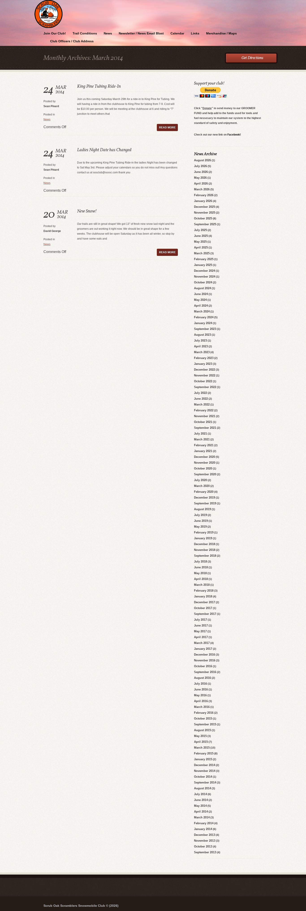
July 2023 (200, 340)
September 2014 (205, 782)
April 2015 (201, 741)
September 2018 (205, 555)
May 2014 (200, 805)
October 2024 (203, 282)
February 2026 (203, 195)
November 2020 (204, 462)
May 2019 (200, 526)
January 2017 (203, 648)
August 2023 (202, 334)
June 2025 (201, 236)
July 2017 (200, 619)
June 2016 (201, 689)
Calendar (177, 33)
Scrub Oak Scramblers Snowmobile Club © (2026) (81, 905)
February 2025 (203, 259)
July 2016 (200, 683)
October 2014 (203, 776)
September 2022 (205, 387)
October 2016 (203, 666)
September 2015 (205, 724)
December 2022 (204, 369)
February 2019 (203, 532)
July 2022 (200, 393)
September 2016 (205, 672)
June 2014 (201, 800)
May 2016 (200, 695)
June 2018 (201, 567)
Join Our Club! (54, 33)
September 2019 (205, 503)
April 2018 (201, 579)
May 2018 (200, 573)
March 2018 (202, 584)
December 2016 (204, 654)
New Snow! (86, 211)
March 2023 (202, 352)
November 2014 (204, 771)
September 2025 (205, 224)
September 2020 (205, 474)
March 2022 (202, 404)
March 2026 (202, 189)
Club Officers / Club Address (72, 41)
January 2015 (203, 759)
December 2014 (204, 765)
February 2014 (203, 823)
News (108, 33)
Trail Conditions (85, 33)
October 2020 (203, 468)
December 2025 (204, 206)
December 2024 (204, 270)
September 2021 (205, 427)
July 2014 (200, 794)
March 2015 (202, 747)
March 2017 (202, 643)
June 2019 (201, 520)
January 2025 (203, 265)
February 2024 (203, 317)
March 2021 (202, 439)
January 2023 (203, 363)
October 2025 (203, 218)
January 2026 (203, 201)
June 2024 (201, 294)
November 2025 (204, 212)
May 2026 (200, 177)
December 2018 (204, 544)
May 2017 (200, 631)
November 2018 (204, 550)
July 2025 (200, 230)
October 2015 (203, 718)
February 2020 (203, 491)
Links (195, 33)
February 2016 (203, 712)
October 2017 (203, 608)
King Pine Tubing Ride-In (99, 86)
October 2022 (203, 381)
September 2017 (205, 614)
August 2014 (202, 788)
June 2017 (201, 625)
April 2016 (201, 701)
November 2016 (204, 660)
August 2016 (202, 678)
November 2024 (204, 276)
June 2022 (201, 398)
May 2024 (200, 300)
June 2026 (201, 172)
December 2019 (204, 497)
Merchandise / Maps (221, 33)
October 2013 (203, 846)
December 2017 (204, 602)
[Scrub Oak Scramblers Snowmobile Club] (153, 0)
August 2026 (202, 160)
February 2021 (203, 445)
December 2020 (204, 457)
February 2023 (203, 358)
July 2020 (200, 480)
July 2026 (200, 166)
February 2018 (203, 590)
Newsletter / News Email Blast (141, 33)
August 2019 (202, 509)
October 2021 (203, 422)
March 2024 (202, 311)
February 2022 (203, 410)
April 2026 (201, 183)
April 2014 (201, 811)
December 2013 (204, 835)
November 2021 (204, 416)
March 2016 (202, 707)
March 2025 (202, 253)
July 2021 (200, 433)
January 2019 (203, 538)
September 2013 (205, 852)
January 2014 (203, 829)
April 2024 (201, 305)
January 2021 (203, 451)
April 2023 (201, 346)
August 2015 (202, 730)
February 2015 (203, 753)
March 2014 (202, 817)
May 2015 (200, 736)
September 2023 (205, 329)
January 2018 (203, 596)
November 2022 (204, 375)
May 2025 (200, 241)
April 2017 (201, 637)
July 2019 (200, 515)
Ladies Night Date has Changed (104, 150)
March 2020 (202, 486)
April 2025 (201, 247)
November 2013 (204, 840)
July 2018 (200, 561)
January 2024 (203, 323)
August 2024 (202, 288)
